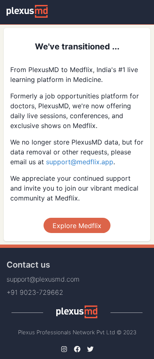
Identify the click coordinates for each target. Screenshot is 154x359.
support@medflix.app (79, 162)
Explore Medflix (77, 225)
